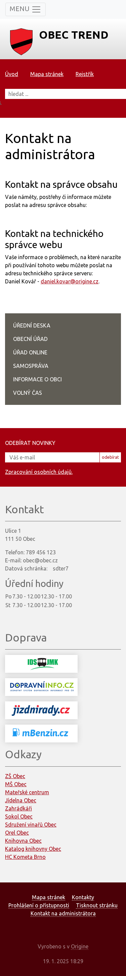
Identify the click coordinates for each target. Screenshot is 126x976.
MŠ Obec (16, 784)
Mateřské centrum (27, 792)
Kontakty (83, 897)
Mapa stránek (47, 74)
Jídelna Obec (20, 800)
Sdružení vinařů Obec (30, 825)
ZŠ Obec (15, 776)
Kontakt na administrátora (63, 913)
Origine (79, 946)
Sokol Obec (19, 816)
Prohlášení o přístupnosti (38, 905)
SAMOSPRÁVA (30, 366)
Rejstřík (85, 74)
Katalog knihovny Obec (33, 849)
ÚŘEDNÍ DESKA (31, 325)
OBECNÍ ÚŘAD (30, 339)
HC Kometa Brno (25, 857)
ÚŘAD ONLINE (30, 352)
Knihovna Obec (23, 841)
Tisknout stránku (97, 905)
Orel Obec (17, 833)
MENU (20, 8)
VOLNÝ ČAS (27, 393)
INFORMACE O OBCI (37, 379)
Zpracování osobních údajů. (39, 472)
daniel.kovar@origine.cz (69, 281)
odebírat (110, 457)
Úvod (11, 74)
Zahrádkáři (18, 808)
